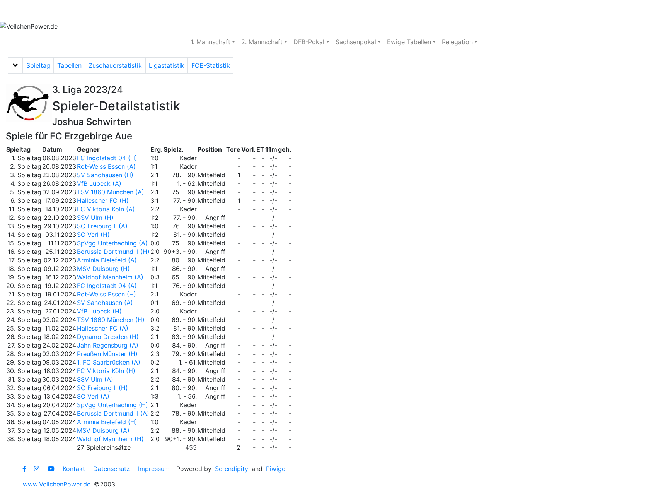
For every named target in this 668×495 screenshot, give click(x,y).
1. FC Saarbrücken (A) (108, 362)
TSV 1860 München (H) (111, 320)
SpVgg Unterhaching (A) (112, 243)
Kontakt (74, 469)
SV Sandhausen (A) (105, 303)
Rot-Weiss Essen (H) (106, 294)
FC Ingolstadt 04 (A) (107, 285)
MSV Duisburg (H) (103, 268)
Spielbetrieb (78, 11)
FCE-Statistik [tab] (210, 65)
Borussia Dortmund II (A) (113, 413)
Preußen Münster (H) (107, 354)
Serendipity (231, 469)
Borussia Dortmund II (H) (113, 251)
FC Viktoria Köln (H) (106, 371)
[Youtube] (51, 469)
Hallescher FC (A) (102, 328)
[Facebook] (24, 469)
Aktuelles (28, 11)
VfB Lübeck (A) (99, 183)
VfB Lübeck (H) (99, 311)
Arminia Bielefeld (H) (107, 422)
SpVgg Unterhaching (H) (112, 405)
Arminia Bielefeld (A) (107, 260)
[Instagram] (36, 469)
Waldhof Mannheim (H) (110, 439)
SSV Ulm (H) (95, 217)
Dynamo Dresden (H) (108, 337)
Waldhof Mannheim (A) (110, 277)
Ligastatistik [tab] (166, 65)
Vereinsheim (132, 11)
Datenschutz (111, 469)
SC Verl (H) (93, 234)
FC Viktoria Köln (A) (106, 209)
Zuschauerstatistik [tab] (115, 65)
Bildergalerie (236, 11)
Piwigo (276, 469)
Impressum (154, 469)
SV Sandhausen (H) (105, 175)
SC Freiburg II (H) (102, 388)
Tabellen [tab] (69, 65)
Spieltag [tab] (38, 65)
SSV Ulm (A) (95, 379)
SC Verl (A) (93, 396)
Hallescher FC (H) (103, 200)
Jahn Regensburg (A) (107, 345)
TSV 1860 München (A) (110, 192)
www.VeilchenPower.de (56, 484)
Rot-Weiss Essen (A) (106, 166)
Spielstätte (183, 11)
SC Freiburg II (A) (102, 226)
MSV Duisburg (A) (103, 430)
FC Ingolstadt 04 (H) (107, 158)
